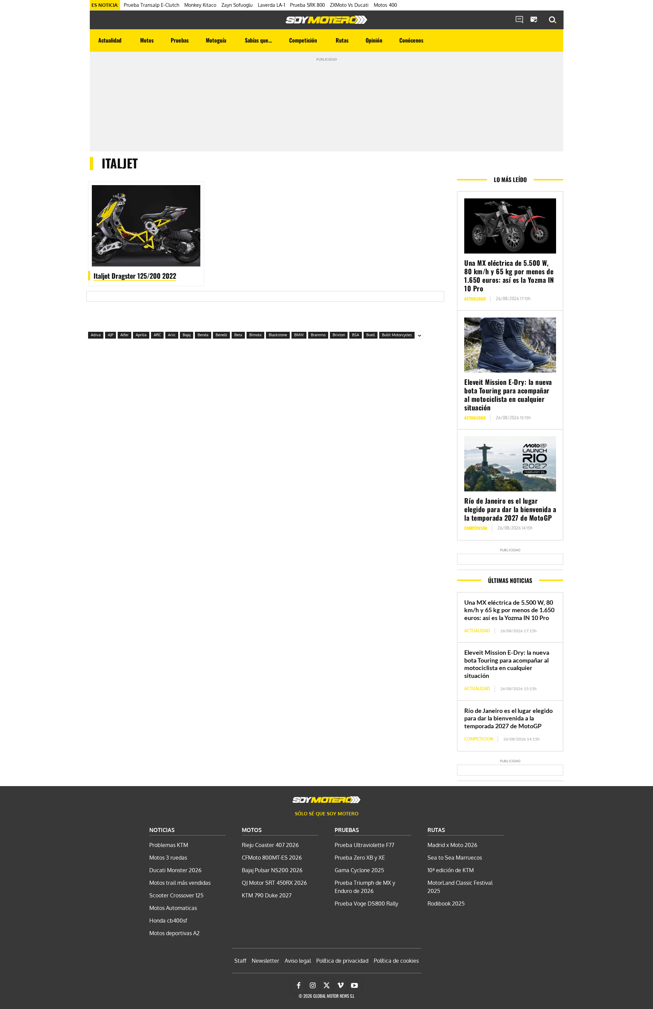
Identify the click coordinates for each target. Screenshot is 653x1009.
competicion (475, 528)
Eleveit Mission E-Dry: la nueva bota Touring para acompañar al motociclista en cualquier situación (508, 394)
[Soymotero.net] (326, 20)
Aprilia (141, 334)
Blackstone (278, 334)
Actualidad (475, 299)
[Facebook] (298, 985)
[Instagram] (312, 985)
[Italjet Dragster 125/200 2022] (146, 225)
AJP (110, 334)
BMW (299, 334)
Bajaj (186, 334)
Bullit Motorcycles (397, 334)
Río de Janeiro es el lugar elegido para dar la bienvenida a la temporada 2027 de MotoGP (510, 509)
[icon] (519, 20)
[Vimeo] (340, 985)
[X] (326, 985)
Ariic (171, 334)
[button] (553, 20)
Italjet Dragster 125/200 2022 (135, 276)
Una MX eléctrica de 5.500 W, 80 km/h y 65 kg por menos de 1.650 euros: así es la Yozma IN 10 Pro (509, 275)
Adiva (96, 334)
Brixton (339, 334)
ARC (157, 334)
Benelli (221, 334)
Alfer (124, 334)
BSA (355, 334)
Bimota (255, 334)
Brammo (318, 334)
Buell (370, 334)
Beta (238, 334)
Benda (203, 334)
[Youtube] (354, 985)
